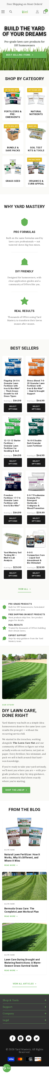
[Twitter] (37, 1038)
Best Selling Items (18, 55)
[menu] (3, 11)
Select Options (12, 407)
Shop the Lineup (14, 790)
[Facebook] (13, 1038)
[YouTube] (29, 1038)
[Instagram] (21, 1038)
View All (23, 589)
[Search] (10, 11)
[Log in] (37, 11)
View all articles (23, 984)
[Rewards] (7, 1068)
